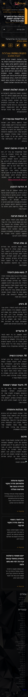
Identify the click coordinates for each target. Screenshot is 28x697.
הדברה (22, 663)
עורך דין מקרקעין (19, 633)
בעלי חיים (21, 670)
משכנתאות (21, 643)
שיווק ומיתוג (21, 620)
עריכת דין (14, 10)
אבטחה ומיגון (20, 686)
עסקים (22, 631)
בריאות (22, 667)
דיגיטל (22, 665)
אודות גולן (21, 604)
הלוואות (22, 661)
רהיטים (22, 625)
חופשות (22, 660)
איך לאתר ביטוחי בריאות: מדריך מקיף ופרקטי (15, 522)
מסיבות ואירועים (20, 645)
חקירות (22, 658)
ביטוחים (22, 674)
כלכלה (22, 656)
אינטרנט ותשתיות (19, 678)
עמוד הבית (21, 599)
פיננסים (22, 627)
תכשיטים (21, 613)
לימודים (22, 651)
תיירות (22, 616)
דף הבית (21, 10)
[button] (4, 3)
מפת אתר (21, 597)
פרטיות (22, 606)
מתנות (22, 640)
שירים (22, 618)
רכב (23, 622)
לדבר (22, 601)
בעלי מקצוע (21, 669)
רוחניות (22, 624)
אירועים (22, 676)
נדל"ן (22, 638)
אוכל (22, 685)
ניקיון (22, 636)
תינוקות (22, 615)
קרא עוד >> (20, 511)
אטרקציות (21, 679)
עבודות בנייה (21, 634)
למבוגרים (21, 647)
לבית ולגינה (21, 652)
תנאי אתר (21, 603)
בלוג (22, 672)
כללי (22, 654)
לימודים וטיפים (20, 649)
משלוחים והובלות (19, 642)
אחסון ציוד (21, 681)
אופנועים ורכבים (20, 683)
